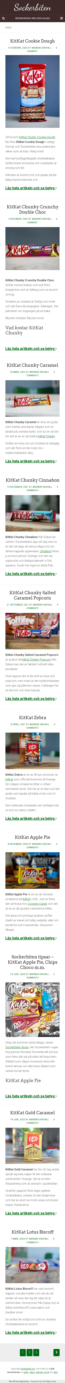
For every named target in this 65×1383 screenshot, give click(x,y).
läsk (56, 1372)
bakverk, (40, 1372)
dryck (46, 1372)
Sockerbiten (32, 7)
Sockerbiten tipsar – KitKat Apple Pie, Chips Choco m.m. (32, 962)
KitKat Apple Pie (32, 837)
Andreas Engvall (41, 48)
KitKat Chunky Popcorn (36, 659)
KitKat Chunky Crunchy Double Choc (32, 209)
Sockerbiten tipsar (16, 1047)
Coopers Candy (37, 904)
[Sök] (3, 18)
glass (32, 1372)
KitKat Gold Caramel (32, 1112)
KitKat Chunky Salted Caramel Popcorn (32, 595)
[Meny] (61, 18)
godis (26, 1372)
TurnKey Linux (49, 1381)
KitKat (41, 436)
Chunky (50, 436)
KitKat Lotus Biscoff (33, 1232)
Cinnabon (45, 551)
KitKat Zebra (32, 717)
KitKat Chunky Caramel (32, 365)
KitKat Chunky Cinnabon (33, 480)
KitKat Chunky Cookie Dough (37, 137)
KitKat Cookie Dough (32, 41)
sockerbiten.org (28, 1369)
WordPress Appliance (19, 1381)
